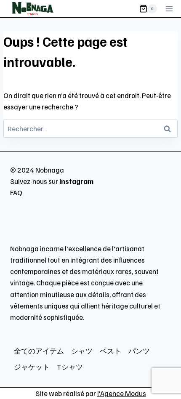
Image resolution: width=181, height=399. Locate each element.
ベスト (110, 350)
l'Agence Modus (121, 393)
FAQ (16, 192)
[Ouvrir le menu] (169, 8)
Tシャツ (70, 366)
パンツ (139, 350)
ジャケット (32, 366)
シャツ (82, 350)
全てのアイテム (39, 350)
